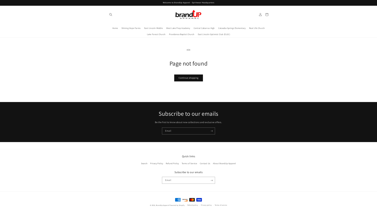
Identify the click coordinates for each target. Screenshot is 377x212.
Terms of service (221, 205)
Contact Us (205, 163)
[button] (111, 14)
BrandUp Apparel (162, 205)
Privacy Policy (156, 163)
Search (144, 163)
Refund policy (192, 205)
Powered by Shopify (177, 205)
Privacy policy (206, 205)
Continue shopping (189, 77)
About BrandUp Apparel (224, 163)
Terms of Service (189, 163)
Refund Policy (172, 163)
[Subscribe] (211, 130)
